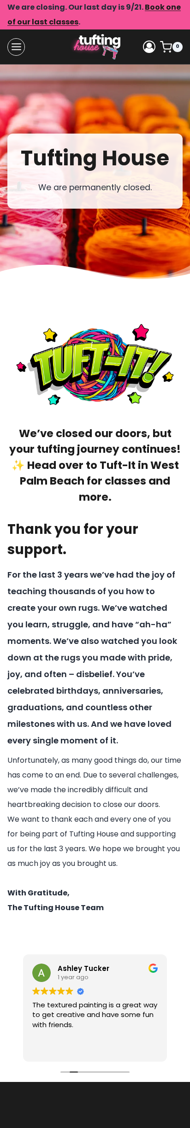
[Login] (149, 47)
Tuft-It (118, 465)
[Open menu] (16, 47)
